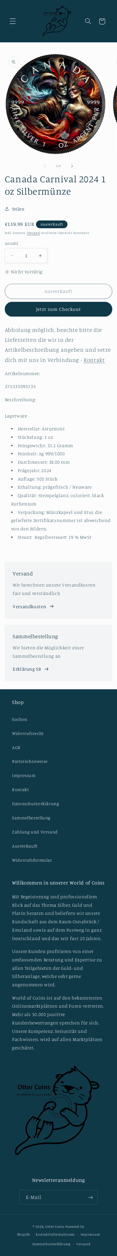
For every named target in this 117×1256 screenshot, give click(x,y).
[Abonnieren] (91, 1197)
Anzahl (11, 243)
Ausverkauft (25, 845)
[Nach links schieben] (45, 166)
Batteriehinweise (30, 761)
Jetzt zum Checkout (58, 309)
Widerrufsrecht (28, 733)
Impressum (24, 775)
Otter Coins (54, 1226)
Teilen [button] (18, 208)
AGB (16, 747)
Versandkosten (29, 606)
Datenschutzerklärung (35, 803)
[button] (13, 21)
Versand (33, 233)
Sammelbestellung (31, 817)
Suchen (19, 719)
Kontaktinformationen (55, 1234)
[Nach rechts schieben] (72, 166)
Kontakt (20, 789)
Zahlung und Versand (35, 831)
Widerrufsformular (32, 860)
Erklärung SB (27, 669)
